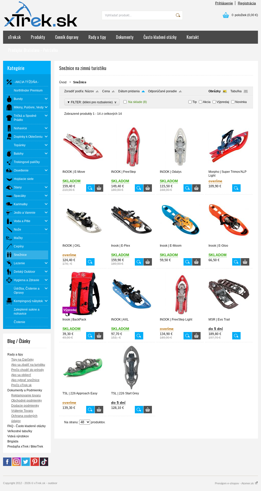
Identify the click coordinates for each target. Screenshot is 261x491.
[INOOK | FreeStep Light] (180, 315)
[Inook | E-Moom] (180, 241)
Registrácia (247, 3)
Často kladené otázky (159, 37)
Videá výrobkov (18, 436)
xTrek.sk (14, 37)
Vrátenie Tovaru (22, 411)
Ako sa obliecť (21, 375)
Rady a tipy (97, 37)
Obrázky (214, 91)
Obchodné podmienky (26, 400)
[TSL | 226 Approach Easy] (82, 389)
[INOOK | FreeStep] (131, 167)
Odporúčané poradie (162, 91)
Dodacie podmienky (25, 405)
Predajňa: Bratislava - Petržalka (33, 50)
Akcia (207, 102)
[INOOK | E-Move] (82, 167)
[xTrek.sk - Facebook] (7, 465)
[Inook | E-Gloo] (228, 241)
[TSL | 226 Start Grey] (131, 389)
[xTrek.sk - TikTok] (44, 465)
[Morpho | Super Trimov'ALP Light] (228, 167)
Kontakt (193, 37)
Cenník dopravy (66, 37)
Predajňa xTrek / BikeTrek (25, 446)
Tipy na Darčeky (22, 359)
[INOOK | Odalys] (180, 167)
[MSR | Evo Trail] (228, 315)
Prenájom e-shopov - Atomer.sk (235, 483)
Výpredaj (223, 102)
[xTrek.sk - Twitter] (25, 465)
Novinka (241, 102)
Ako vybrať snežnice (25, 380)
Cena (106, 91)
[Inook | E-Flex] (131, 241)
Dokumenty (124, 37)
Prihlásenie (224, 3)
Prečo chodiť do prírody (27, 370)
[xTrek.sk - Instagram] (16, 465)
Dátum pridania (129, 91)
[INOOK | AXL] (131, 315)
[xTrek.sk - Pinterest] (35, 465)
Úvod (63, 82)
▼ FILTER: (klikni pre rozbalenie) (92, 102)
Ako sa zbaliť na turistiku (28, 365)
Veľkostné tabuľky (19, 431)
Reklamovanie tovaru (26, 395)
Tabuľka (236, 91)
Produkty (38, 37)
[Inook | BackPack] (82, 315)
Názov (89, 91)
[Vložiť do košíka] (99, 188)
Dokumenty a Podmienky (24, 390)
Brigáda (12, 441)
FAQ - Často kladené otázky (26, 426)
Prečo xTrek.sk (21, 385)
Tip (194, 102)
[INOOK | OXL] (82, 241)
